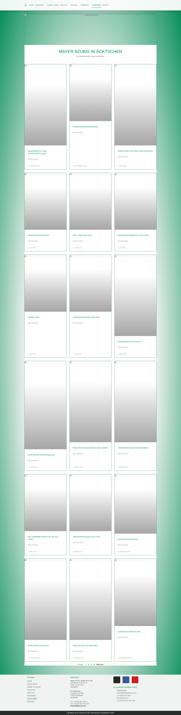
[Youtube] (135, 679)
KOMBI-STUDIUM (53, 5)
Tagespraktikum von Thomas (133, 448)
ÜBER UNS (73, 5)
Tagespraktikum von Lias (86, 317)
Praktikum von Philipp (129, 342)
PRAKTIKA (63, 5)
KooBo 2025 (33, 317)
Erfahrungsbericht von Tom (133, 235)
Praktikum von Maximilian (41, 455)
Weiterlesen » (33, 159)
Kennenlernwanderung (85, 127)
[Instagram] (116, 679)
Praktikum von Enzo (38, 235)
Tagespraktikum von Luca (86, 537)
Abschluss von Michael (85, 646)
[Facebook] (126, 679)
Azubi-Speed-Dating (128, 539)
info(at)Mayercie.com (78, 706)
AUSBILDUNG (39, 5)
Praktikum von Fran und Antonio (135, 151)
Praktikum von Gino (38, 646)
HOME (31, 5)
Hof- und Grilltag (82, 235)
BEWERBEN (85, 5)
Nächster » (100, 664)
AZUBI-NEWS (96, 5)
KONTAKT (105, 5)
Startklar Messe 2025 (129, 632)
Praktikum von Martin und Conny (90, 448)
